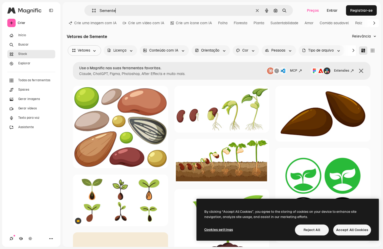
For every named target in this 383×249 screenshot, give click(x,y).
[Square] (372, 50)
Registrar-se (361, 10)
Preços (313, 10)
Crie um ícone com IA (194, 23)
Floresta (240, 23)
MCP (293, 71)
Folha (222, 23)
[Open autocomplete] (92, 11)
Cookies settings (218, 229)
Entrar (332, 10)
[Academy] (21, 238)
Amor (309, 23)
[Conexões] (11, 238)
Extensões (341, 71)
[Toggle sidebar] (51, 10)
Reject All (312, 230)
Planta (259, 23)
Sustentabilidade (284, 23)
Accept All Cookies (352, 230)
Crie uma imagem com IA (95, 23)
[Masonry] (363, 50)
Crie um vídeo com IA (146, 23)
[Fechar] (361, 71)
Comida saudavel (334, 23)
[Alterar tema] (30, 238)
